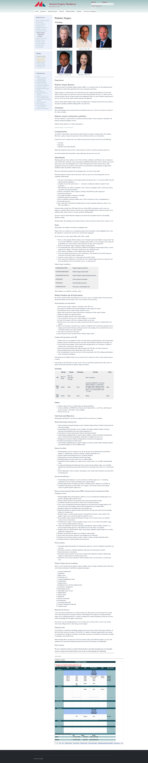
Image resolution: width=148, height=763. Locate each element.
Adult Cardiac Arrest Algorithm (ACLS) (41, 78)
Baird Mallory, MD (64, 49)
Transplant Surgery (41, 43)
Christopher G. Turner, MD (104, 49)
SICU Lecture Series (41, 102)
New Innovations (40, 91)
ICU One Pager (40, 104)
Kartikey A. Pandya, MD (64, 74)
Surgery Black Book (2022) (43, 88)
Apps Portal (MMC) (41, 80)
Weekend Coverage (41, 65)
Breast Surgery (40, 22)
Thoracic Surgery (41, 41)
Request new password (96, 6)
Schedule (40, 36)
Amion (38, 76)
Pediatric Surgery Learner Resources (64, 127)
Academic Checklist (41, 87)
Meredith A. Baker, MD (84, 74)
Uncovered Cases (41, 67)
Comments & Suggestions (90, 11)
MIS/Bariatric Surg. (41, 61)
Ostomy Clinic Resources (42, 108)
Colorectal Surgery (41, 24)
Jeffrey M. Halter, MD (84, 49)
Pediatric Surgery (41, 32)
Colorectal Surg (40, 59)
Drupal (41, 758)
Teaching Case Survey (42, 84)
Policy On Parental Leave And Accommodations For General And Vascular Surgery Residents (43, 98)
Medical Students (70, 11)
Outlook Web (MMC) (41, 82)
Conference (43, 11)
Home (36, 11)
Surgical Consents (52, 11)
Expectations (41, 34)
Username (93, 2)
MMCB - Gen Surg (41, 29)
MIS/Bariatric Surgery (42, 27)
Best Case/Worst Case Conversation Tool (42, 106)
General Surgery (40, 25)
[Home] (40, 4)
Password (105, 2)
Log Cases (39, 85)
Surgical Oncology (41, 40)
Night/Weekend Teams (42, 31)
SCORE (39, 90)
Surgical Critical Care (42, 38)
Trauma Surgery (40, 45)
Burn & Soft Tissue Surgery (43, 20)
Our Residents (40, 47)
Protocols (61, 11)
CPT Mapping (45, 85)
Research (79, 11)
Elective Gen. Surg (41, 57)
